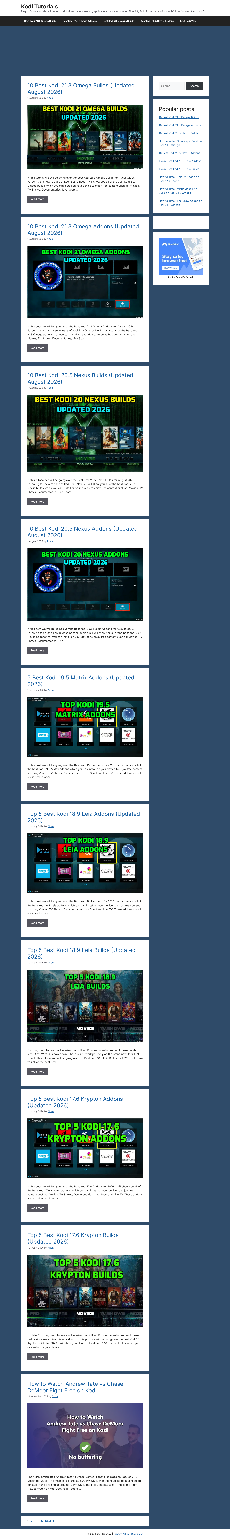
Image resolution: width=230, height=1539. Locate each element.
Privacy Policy (121, 1533)
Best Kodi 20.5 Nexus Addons (157, 21)
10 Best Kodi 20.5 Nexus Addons (179, 153)
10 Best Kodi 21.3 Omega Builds (179, 117)
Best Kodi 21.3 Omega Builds (40, 21)
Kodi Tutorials (39, 6)
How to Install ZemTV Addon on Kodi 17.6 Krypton (179, 179)
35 (41, 1520)
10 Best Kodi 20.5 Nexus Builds (178, 133)
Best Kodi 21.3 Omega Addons (80, 21)
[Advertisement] (115, 49)
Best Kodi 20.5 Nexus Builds (118, 21)
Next (49, 1520)
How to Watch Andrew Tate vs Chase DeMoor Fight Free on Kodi (75, 1387)
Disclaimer (137, 1533)
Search (194, 85)
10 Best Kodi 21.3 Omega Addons (180, 125)
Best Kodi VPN (188, 21)
